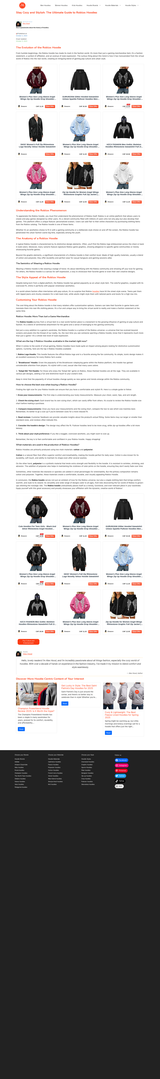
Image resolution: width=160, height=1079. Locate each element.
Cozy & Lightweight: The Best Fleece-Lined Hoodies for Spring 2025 (121, 715)
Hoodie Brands (92, 5)
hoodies (95, 291)
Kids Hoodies (77, 5)
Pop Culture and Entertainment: (28, 642)
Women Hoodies (61, 5)
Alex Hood (26, 23)
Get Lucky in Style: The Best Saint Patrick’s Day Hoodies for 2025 (79, 687)
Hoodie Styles (130, 5)
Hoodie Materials (111, 5)
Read (21, 729)
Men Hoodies (45, 5)
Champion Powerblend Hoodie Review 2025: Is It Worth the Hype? (36, 709)
